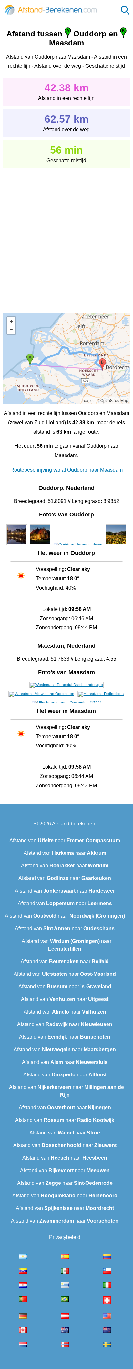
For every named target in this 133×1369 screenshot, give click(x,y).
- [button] (11, 329)
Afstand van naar (64, 840)
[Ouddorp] (16, 545)
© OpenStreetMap (112, 400)
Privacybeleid (64, 1237)
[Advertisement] (66, 236)
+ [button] (11, 321)
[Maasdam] (66, 685)
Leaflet (88, 400)
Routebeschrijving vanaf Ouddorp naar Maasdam (66, 470)
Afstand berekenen (73, 823)
